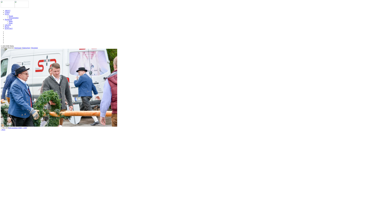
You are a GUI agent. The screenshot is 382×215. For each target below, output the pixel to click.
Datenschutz (26, 48)
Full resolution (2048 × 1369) (17, 128)
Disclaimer (34, 48)
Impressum (17, 48)
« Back (3, 129)
